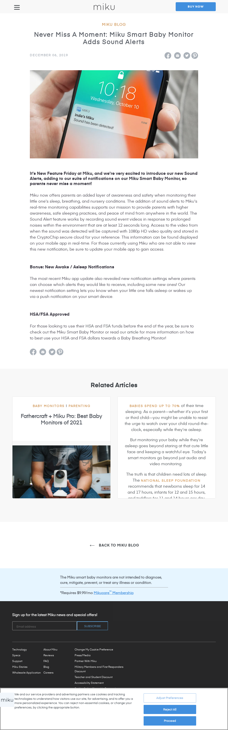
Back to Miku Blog (118, 545)
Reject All (169, 709)
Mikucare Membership (114, 592)
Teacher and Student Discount (93, 677)
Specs (16, 655)
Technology (19, 649)
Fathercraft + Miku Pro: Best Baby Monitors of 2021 (61, 419)
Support (17, 661)
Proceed (170, 721)
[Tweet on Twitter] (186, 55)
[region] (114, 709)
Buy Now (196, 6)
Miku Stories (19, 666)
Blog (46, 666)
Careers (48, 672)
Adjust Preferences (169, 698)
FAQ (46, 661)
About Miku (50, 649)
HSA (90, 326)
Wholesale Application (26, 672)
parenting (79, 406)
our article (129, 332)
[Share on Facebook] (168, 55)
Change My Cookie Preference (94, 649)
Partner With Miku (86, 661)
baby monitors (51, 406)
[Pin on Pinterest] (194, 55)
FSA (107, 326)
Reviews (48, 655)
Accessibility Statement (89, 682)
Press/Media (83, 655)
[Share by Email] (177, 55)
